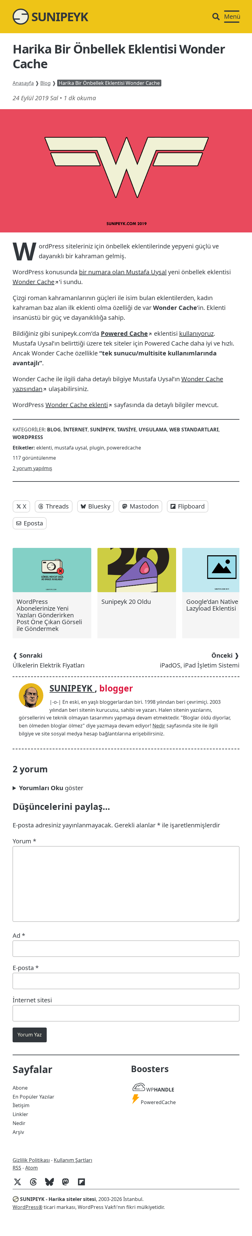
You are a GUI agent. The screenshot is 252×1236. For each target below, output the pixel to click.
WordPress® (27, 1207)
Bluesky (99, 506)
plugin (96, 447)
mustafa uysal (70, 447)
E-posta (26, 968)
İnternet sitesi (32, 1000)
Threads (57, 506)
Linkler (20, 1114)
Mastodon (144, 506)
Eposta (33, 523)
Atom (31, 1167)
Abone (20, 1087)
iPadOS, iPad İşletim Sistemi (199, 660)
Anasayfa (23, 83)
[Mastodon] (68, 1185)
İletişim (21, 1105)
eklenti (44, 447)
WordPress (28, 437)
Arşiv (18, 1132)
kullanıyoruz (196, 333)
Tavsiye (126, 429)
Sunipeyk (102, 429)
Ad (19, 935)
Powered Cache (124, 333)
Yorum (24, 841)
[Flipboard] (84, 1185)
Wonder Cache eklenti (76, 405)
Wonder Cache (33, 282)
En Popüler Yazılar (33, 1096)
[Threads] (36, 1185)
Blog (45, 83)
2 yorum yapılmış (32, 468)
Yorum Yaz (30, 1034)
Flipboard (191, 506)
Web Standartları (194, 429)
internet (75, 429)
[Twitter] (20, 1185)
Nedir (158, 725)
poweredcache (124, 447)
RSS (17, 1167)
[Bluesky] (52, 1185)
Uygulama (153, 429)
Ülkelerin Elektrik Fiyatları (49, 660)
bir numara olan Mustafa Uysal (123, 272)
